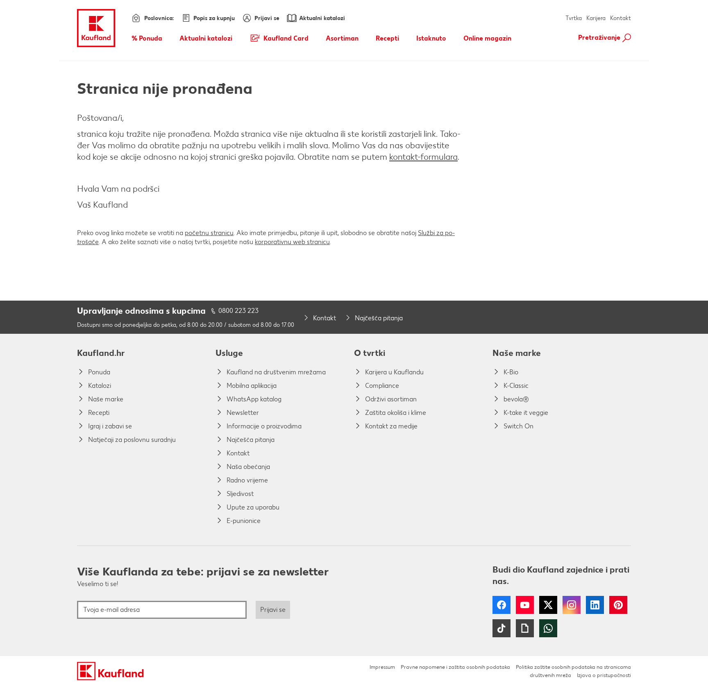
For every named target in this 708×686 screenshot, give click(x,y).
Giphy (525, 628)
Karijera (596, 18)
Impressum (382, 667)
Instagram (572, 605)
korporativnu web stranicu (292, 242)
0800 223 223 (238, 311)
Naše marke (516, 353)
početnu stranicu (209, 233)
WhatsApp (548, 628)
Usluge (229, 353)
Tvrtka (573, 18)
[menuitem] (147, 38)
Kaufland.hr (101, 353)
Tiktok (501, 628)
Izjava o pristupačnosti (604, 675)
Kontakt (620, 18)
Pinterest (618, 605)
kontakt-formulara (423, 157)
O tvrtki (369, 353)
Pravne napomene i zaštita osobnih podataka (455, 667)
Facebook (501, 605)
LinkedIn (595, 605)
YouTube (525, 605)
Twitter (548, 605)
